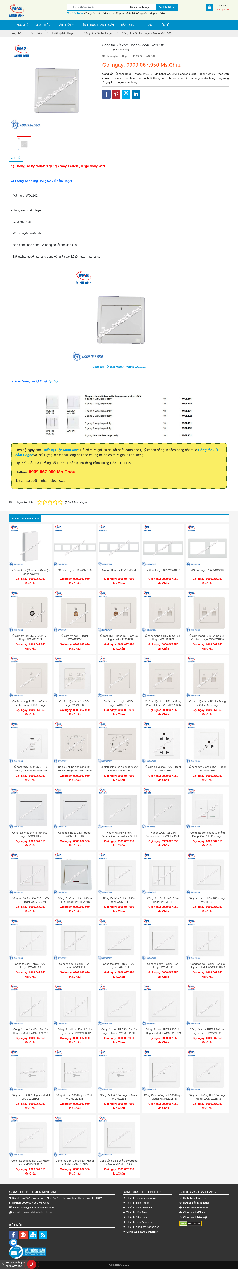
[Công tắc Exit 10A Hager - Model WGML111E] (119, 1070)
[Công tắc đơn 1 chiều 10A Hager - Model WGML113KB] (75, 1136)
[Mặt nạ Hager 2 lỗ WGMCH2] (207, 545)
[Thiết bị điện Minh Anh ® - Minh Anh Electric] (38, 10)
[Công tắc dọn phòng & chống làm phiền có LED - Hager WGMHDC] (207, 808)
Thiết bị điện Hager (137, 1202)
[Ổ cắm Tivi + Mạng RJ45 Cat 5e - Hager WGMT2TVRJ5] (119, 611)
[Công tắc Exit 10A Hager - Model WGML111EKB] (30, 1070)
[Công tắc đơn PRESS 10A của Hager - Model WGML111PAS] (163, 1004)
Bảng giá (127, 24)
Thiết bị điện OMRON (139, 1207)
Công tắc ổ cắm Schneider (142, 1231)
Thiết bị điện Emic (136, 1217)
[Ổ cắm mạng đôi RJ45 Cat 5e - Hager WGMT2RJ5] (163, 611)
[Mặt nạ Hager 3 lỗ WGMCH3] (163, 545)
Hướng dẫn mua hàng (195, 1202)
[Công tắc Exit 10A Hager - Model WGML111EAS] (75, 1070)
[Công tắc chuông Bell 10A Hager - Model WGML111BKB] (163, 1070)
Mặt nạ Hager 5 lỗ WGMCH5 (75, 570)
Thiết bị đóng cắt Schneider (142, 1226)
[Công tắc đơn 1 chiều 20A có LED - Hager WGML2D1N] (75, 873)
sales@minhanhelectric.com (37, 1207)
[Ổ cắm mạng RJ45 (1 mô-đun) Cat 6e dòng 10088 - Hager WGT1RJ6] (30, 676)
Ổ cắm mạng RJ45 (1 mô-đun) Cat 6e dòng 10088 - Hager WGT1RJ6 (30, 705)
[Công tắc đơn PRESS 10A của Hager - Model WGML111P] (207, 1004)
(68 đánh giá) (121, 49)
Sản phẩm (64, 24)
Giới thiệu (43, 24)
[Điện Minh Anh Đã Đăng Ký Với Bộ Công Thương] (62, 1250)
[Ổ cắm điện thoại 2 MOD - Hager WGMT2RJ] (75, 676)
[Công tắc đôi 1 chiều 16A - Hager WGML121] (75, 939)
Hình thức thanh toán (97, 24)
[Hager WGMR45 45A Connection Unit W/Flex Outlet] (119, 808)
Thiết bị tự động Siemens (141, 1197)
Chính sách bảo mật (194, 1217)
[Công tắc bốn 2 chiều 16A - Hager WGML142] (119, 873)
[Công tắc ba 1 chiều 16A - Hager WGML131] (207, 873)
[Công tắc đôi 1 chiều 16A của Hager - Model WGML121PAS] (30, 1004)
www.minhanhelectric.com (39, 1212)
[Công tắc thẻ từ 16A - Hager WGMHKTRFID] (75, 808)
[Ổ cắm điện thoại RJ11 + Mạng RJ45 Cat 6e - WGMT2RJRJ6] (163, 676)
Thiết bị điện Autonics (139, 1222)
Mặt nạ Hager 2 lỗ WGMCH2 (207, 570)
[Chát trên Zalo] (13, 1243)
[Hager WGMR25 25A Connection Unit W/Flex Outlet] (163, 808)
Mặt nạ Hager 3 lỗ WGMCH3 (163, 570)
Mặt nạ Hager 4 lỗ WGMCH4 (119, 570)
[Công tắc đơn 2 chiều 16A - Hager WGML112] (119, 939)
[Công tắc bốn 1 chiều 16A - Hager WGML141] (163, 873)
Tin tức (146, 24)
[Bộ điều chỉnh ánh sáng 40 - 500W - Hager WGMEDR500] (75, 742)
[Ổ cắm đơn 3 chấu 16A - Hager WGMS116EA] (207, 742)
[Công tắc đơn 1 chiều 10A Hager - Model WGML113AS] (119, 1136)
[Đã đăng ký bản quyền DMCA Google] (190, 1223)
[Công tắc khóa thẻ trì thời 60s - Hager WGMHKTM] (30, 808)
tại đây (53, 381)
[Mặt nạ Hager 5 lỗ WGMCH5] (75, 545)
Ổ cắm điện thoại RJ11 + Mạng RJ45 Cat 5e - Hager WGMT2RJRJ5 (207, 705)
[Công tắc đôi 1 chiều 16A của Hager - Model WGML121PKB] (207, 939)
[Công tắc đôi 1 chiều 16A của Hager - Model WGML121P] (75, 1004)
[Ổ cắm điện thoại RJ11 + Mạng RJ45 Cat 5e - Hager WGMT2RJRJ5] (207, 676)
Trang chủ (20, 24)
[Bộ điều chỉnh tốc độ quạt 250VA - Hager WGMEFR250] (119, 742)
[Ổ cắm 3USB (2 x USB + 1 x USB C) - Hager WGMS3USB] (30, 742)
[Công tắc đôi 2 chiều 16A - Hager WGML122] (30, 939)
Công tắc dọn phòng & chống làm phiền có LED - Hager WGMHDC (207, 836)
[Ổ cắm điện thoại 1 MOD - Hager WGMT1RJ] (119, 676)
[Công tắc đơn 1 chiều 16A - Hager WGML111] (163, 939)
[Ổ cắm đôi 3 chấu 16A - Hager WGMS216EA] (163, 742)
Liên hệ (164, 24)
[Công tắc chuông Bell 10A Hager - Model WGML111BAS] (207, 1070)
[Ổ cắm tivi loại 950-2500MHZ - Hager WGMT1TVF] (30, 611)
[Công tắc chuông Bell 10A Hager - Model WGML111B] (30, 1136)
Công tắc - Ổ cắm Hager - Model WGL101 (119, 366)
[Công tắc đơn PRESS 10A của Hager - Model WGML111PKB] (119, 1004)
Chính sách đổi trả (193, 1212)
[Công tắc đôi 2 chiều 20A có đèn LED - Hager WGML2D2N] (30, 873)
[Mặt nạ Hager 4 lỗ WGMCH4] (119, 545)
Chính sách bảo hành (195, 1207)
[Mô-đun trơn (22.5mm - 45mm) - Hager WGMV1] (30, 545)
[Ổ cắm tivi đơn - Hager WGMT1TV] (75, 611)
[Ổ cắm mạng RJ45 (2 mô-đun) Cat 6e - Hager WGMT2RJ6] (207, 611)
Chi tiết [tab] (16, 157)
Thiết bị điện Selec (137, 1212)
